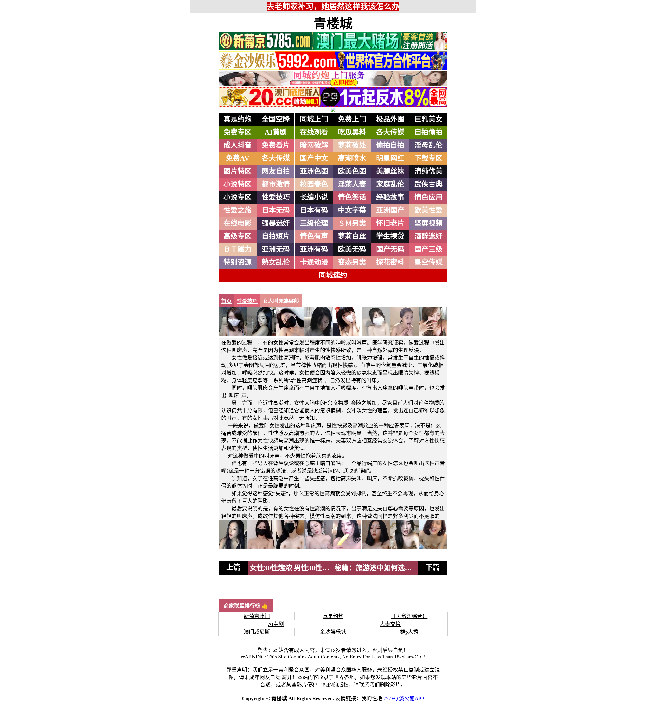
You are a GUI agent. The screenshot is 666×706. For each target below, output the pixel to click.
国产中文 (314, 158)
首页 (226, 301)
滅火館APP (411, 698)
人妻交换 (390, 624)
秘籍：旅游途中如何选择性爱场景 (387, 568)
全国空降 (276, 119)
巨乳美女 (428, 119)
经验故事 (390, 197)
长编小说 (314, 197)
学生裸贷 (390, 236)
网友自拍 (276, 171)
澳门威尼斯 (257, 632)
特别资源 (237, 262)
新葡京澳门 (257, 616)
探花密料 (390, 262)
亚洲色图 (314, 171)
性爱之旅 (237, 210)
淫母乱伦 (428, 145)
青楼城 (333, 23)
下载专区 (428, 158)
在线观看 (314, 132)
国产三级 (428, 249)
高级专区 (237, 236)
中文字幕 (352, 210)
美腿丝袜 (390, 171)
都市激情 (276, 184)
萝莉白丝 (352, 236)
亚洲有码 (314, 249)
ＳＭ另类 (352, 223)
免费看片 (276, 145)
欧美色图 (352, 171)
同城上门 (314, 119)
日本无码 (276, 210)
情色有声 (314, 236)
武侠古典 (428, 184)
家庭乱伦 (390, 184)
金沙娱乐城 (333, 632)
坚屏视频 (428, 223)
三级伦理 (314, 223)
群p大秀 (409, 632)
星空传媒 (428, 262)
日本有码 (314, 210)
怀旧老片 (390, 223)
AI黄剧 (276, 132)
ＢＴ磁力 (237, 249)
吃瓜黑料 (352, 132)
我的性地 (371, 698)
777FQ (390, 698)
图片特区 (237, 171)
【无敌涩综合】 (409, 616)
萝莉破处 (352, 145)
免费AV (237, 158)
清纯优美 (428, 171)
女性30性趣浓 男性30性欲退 (293, 568)
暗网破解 (314, 145)
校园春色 (314, 184)
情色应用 (428, 197)
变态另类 (352, 262)
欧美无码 (352, 249)
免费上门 (352, 119)
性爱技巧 (276, 197)
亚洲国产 (390, 210)
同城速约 (333, 275)
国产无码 (390, 249)
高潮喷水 (352, 158)
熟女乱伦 (276, 262)
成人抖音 (237, 145)
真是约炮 (237, 119)
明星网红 (390, 158)
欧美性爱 (428, 210)
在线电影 (237, 223)
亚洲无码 (276, 249)
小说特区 (237, 184)
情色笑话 (352, 197)
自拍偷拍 (428, 132)
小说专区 (237, 197)
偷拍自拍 (390, 145)
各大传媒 (390, 132)
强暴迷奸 (276, 223)
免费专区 (237, 132)
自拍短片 (276, 236)
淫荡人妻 (352, 184)
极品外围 (390, 119)
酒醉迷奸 (428, 236)
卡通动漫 (314, 262)
